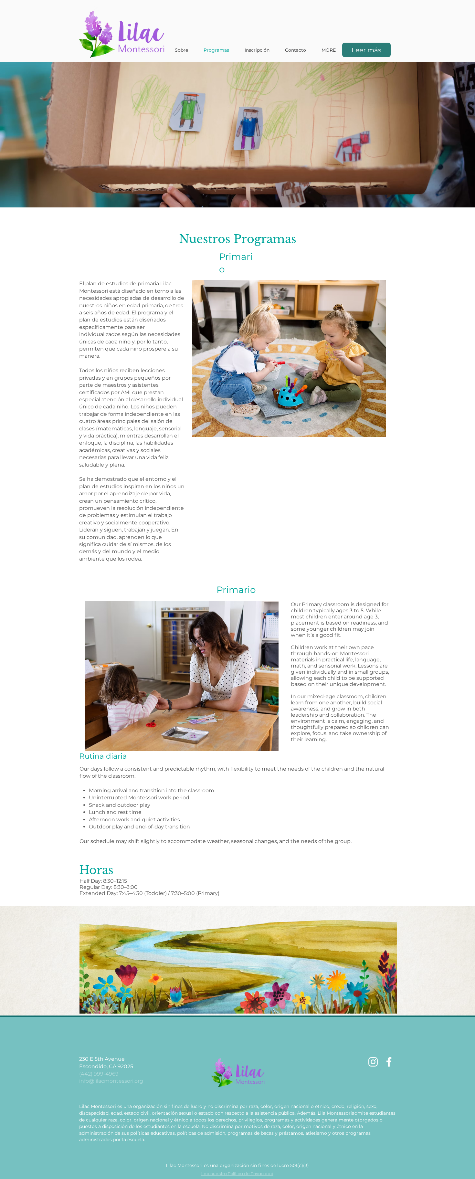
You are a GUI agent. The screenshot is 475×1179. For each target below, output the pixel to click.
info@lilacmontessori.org (111, 1081)
